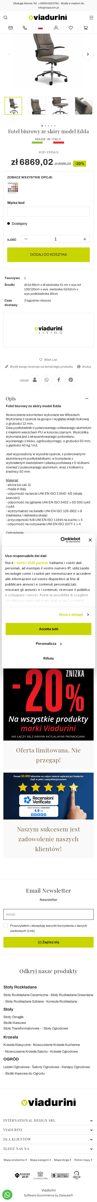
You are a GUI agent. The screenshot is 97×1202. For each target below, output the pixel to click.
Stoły (8, 1009)
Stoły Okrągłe (13, 1017)
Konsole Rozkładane (61, 1001)
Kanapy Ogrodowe (76, 1067)
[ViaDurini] (48, 17)
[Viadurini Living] (48, 330)
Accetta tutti (48, 629)
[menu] (91, 17)
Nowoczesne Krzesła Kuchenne (56, 1045)
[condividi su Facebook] (58, 380)
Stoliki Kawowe (14, 1023)
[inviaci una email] (10, 27)
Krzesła (10, 1037)
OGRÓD (11, 1059)
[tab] (48, 398)
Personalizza (46, 643)
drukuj (86, 366)
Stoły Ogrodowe (56, 1028)
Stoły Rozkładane (20, 987)
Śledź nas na (16, 1148)
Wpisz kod (16, 203)
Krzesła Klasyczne (16, 1045)
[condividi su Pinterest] (70, 380)
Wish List (50, 359)
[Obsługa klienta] (25, 27)
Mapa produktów (14, 1160)
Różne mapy (82, 1160)
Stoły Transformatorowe (21, 1028)
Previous (9, 54)
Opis (11, 398)
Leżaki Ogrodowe (16, 1067)
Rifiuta (48, 658)
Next (88, 54)
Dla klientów (17, 1139)
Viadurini (12, 1130)
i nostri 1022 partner (31, 563)
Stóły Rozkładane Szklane (24, 1001)
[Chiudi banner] (90, 540)
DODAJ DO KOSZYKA (48, 254)
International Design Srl (29, 1120)
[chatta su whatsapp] (7, 1195)
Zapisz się (50, 942)
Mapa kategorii (40, 1160)
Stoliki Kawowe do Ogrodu (25, 1073)
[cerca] (5, 17)
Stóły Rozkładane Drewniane (72, 995)
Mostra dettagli (71, 614)
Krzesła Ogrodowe (64, 1051)
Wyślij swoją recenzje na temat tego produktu (41, 366)
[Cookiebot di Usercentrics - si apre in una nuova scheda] (61, 540)
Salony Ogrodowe (45, 1067)
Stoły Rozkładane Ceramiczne (25, 995)
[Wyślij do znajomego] (34, 380)
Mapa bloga (62, 1160)
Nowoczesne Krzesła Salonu (26, 1051)
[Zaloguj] (56, 27)
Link (31, 931)
